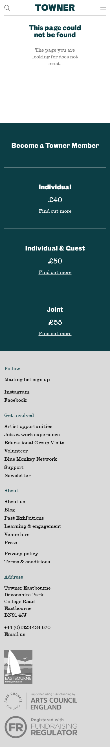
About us (14, 501)
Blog (9, 509)
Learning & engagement (32, 526)
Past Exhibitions (24, 517)
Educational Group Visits (34, 442)
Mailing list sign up (27, 379)
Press (10, 542)
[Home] (55, 7)
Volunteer (16, 450)
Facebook (15, 400)
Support (14, 467)
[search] (7, 7)
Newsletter (17, 475)
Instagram (16, 391)
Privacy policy (21, 553)
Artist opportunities (28, 426)
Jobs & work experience (32, 434)
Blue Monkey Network (30, 459)
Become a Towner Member (55, 145)
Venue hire (17, 534)
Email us (14, 634)
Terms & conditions (27, 561)
